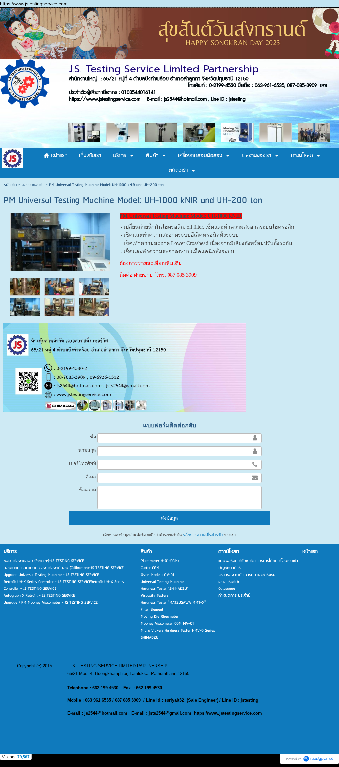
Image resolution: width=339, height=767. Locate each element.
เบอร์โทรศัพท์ (82, 463)
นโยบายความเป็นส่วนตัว (203, 535)
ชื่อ (93, 436)
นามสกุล (87, 450)
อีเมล (91, 476)
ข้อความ (87, 489)
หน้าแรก (10, 184)
